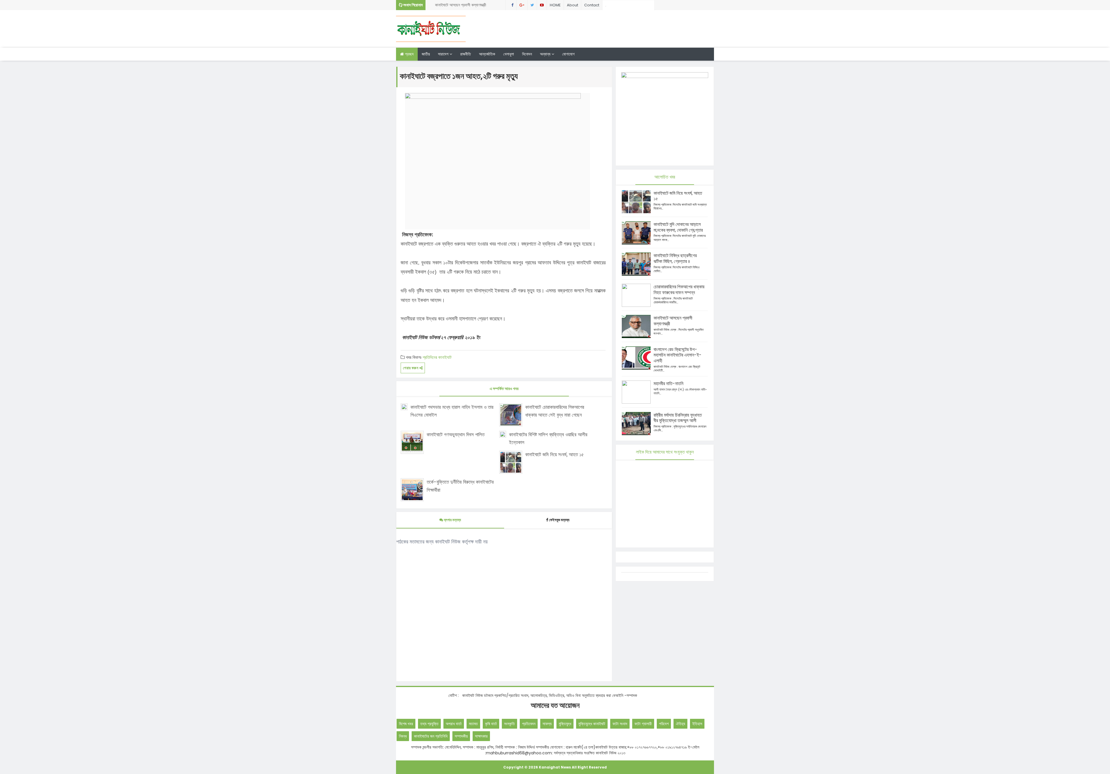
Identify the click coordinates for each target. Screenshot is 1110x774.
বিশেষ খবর (406, 724)
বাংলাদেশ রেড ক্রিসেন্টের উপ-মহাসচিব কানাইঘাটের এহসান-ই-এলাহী (678, 355)
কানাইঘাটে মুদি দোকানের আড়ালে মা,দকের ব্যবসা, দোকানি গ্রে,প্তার (678, 227)
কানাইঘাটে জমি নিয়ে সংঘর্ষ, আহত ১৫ (554, 454)
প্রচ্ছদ (409, 54)
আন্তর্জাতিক (487, 54)
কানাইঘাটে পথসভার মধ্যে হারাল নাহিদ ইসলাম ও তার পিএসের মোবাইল (451, 411)
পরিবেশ (664, 724)
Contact (591, 5)
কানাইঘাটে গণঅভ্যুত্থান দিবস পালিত (455, 434)
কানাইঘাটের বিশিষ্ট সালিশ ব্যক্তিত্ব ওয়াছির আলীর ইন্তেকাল (548, 438)
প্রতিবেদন (528, 724)
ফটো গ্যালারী (643, 724)
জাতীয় (426, 54)
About (572, 5)
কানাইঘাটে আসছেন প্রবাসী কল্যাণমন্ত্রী (460, 5)
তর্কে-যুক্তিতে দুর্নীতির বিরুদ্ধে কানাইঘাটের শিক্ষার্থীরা (460, 485)
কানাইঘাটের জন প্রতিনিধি (430, 736)
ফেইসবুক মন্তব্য (559, 520)
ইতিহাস (697, 724)
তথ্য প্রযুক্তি (429, 724)
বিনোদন (527, 54)
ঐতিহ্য (680, 724)
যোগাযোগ (568, 54)
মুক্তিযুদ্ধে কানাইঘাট (591, 724)
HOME (555, 5)
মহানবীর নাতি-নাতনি (668, 383)
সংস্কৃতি (509, 724)
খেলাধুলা (508, 54)
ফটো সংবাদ (620, 724)
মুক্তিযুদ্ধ (565, 724)
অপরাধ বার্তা (454, 724)
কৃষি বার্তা (491, 724)
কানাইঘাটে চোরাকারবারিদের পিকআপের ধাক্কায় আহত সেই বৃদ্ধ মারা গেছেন (554, 411)
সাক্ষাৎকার (481, 736)
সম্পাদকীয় (461, 736)
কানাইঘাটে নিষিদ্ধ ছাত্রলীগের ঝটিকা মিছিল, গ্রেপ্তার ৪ (675, 258)
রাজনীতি (465, 54)
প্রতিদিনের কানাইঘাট (437, 357)
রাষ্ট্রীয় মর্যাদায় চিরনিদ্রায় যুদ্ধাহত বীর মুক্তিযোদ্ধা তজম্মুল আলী (678, 418)
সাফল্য (547, 724)
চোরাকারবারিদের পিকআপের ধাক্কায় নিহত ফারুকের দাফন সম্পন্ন (679, 289)
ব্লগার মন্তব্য (452, 520)
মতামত (473, 724)
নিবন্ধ (403, 736)
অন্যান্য (546, 54)
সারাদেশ (443, 54)
